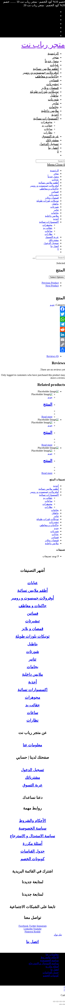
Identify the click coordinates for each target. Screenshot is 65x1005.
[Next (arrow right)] (60, 1004)
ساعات (48, 231)
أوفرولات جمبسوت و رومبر (44, 185)
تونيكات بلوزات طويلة (47, 200)
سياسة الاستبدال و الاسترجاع (32, 836)
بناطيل (55, 203)
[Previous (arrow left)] (63, 1004)
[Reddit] (32, 329)
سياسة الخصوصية (32, 828)
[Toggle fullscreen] (57, 1001)
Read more (46, 416)
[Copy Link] (32, 344)
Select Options (57, 277)
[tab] (29, 356)
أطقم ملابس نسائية (48, 182)
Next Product (52, 285)
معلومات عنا (32, 745)
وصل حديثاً (53, 176)
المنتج (47, 404)
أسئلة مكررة (32, 843)
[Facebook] (32, 309)
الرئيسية (54, 170)
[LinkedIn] (32, 334)
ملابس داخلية (52, 216)
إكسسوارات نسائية (49, 222)
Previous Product (50, 282)
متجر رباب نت (43, 44)
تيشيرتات (54, 194)
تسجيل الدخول (32, 770)
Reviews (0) (53, 356)
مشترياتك (54, 240)
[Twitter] (32, 314)
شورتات (54, 206)
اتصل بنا (54, 246)
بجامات (55, 213)
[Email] (32, 339)
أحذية (56, 219)
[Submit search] (34, 258)
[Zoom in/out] (54, 1001)
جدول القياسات (33, 851)
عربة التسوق (32, 785)
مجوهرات (47, 225)
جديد (52, 305)
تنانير (56, 209)
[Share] (32, 349)
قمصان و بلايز (32, 629)
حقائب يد (47, 228)
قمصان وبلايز (52, 197)
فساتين (55, 191)
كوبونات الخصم (32, 859)
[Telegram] (32, 324)
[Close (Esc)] (63, 1001)
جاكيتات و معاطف (49, 188)
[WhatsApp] (32, 319)
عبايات (55, 179)
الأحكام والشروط (32, 820)
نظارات (48, 234)
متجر (56, 173)
